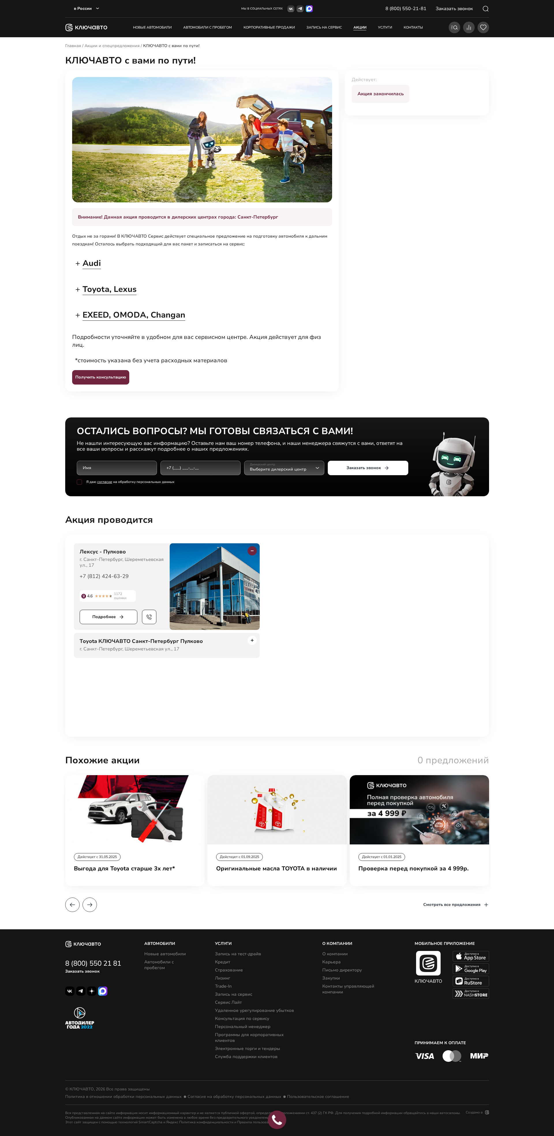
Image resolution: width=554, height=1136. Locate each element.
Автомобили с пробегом (207, 27)
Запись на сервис (233, 994)
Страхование (229, 970)
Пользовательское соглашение (318, 1097)
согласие (104, 482)
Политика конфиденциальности (206, 1122)
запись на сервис (324, 27)
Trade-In (223, 986)
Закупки (331, 978)
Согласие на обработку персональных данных (234, 1097)
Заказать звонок (364, 468)
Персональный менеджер (242, 1026)
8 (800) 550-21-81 (405, 8)
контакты (413, 27)
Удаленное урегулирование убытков (254, 1010)
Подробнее (104, 617)
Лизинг (222, 978)
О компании (335, 954)
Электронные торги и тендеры (247, 1048)
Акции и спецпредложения (112, 46)
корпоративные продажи (269, 27)
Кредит (222, 962)
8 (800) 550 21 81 (93, 963)
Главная (73, 46)
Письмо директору (342, 970)
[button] (72, 905)
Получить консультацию (100, 377)
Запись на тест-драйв (238, 954)
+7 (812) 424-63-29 (104, 576)
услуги (385, 27)
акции (359, 27)
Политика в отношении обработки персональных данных (123, 1097)
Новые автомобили (152, 27)
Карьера (331, 962)
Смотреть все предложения (451, 904)
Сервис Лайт (228, 1002)
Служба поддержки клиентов (246, 1056)
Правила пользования (256, 1122)
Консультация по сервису (242, 1018)
